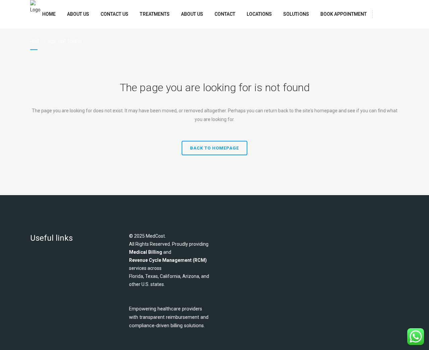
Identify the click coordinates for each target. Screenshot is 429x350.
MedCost (155, 236)
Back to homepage (214, 148)
